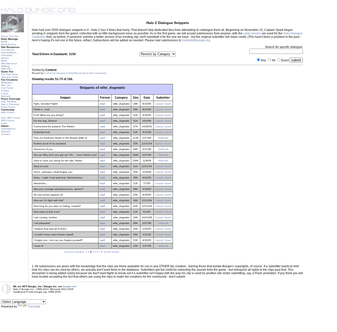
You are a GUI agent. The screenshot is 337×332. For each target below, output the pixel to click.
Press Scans (8, 107)
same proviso (252, 33)
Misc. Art (5, 85)
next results (112, 251)
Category (61, 73)
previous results (73, 251)
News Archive (8, 44)
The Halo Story (9, 74)
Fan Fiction (7, 88)
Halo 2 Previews (10, 104)
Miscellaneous (9, 63)
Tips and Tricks (9, 77)
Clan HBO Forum (10, 117)
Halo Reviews (8, 101)
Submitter (73, 73)
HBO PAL (6, 68)
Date (84, 73)
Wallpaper (6, 82)
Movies (5, 58)
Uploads (5, 131)
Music (4, 60)
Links (4, 123)
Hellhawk (163, 137)
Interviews (6, 55)
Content (48, 73)
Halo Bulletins (9, 52)
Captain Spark (163, 103)
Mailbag (5, 66)
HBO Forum (7, 112)
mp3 (102, 103)
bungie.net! (69, 286)
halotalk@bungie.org (196, 40)
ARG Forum (7, 120)
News (4, 41)
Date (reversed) (97, 73)
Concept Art (7, 49)
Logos (4, 93)
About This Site (10, 36)
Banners (6, 96)
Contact (5, 134)
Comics (5, 90)
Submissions (8, 128)
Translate (34, 306)
